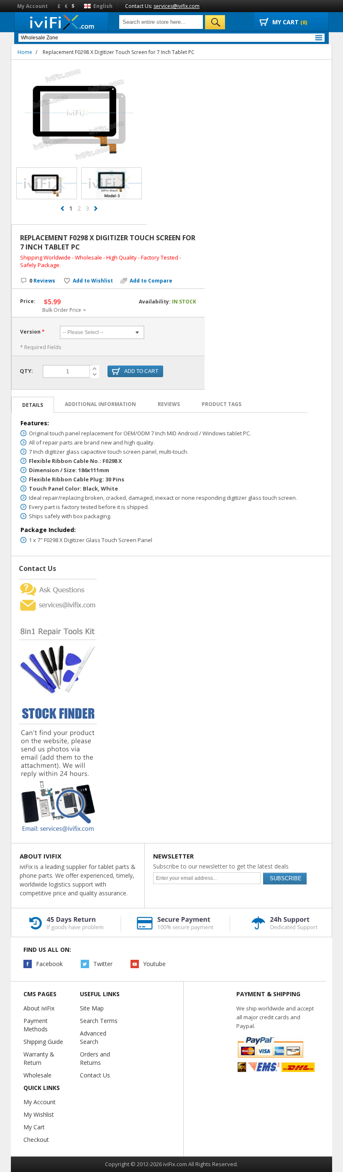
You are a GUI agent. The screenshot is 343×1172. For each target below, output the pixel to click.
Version (30, 331)
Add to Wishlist (93, 281)
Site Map (92, 1008)
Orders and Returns (95, 1058)
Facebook (49, 964)
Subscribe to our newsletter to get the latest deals (221, 866)
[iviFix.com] (61, 22)
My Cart (34, 1127)
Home (25, 52)
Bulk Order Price (61, 310)
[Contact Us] (58, 582)
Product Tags (221, 404)
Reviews (42, 280)
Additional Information (100, 404)
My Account (32, 6)
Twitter (103, 964)
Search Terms (99, 1021)
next (95, 208)
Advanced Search (93, 1037)
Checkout (36, 1140)
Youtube (154, 964)
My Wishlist (38, 1114)
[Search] (215, 22)
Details (32, 405)
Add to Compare (151, 281)
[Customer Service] (58, 600)
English (102, 6)
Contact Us (95, 1075)
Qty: (26, 371)
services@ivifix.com (177, 6)
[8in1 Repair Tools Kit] (58, 615)
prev (62, 208)
